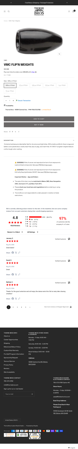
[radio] (39, 217)
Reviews (6, 368)
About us (7, 336)
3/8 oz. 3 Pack (10, 85)
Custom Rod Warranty (11, 350)
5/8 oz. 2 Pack (36, 85)
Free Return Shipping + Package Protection (39, 3)
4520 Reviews (17, 226)
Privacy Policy (8, 365)
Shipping (7, 343)
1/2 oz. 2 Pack (23, 85)
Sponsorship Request (11, 358)
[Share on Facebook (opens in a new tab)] (13, 253)
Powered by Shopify (32, 425)
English (72, 448)
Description (8, 140)
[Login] (69, 11)
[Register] (32, 394)
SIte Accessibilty (9, 372)
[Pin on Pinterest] (12, 131)
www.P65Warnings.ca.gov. (43, 165)
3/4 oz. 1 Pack (49, 85)
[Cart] (73, 11)
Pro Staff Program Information (14, 354)
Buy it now (39, 125)
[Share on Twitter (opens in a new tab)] (16, 253)
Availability (9, 106)
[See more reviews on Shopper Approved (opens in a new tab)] (19, 253)
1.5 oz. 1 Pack (10, 91)
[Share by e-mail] (18, 131)
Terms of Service (9, 361)
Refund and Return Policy (12, 347)
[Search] (9, 11)
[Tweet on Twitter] (15, 131)
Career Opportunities (11, 339)
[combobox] (71, 448)
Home (5, 21)
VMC (5, 60)
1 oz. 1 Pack (62, 85)
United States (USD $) (11, 420)
